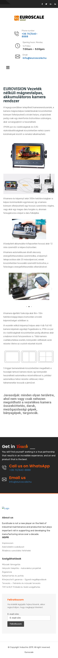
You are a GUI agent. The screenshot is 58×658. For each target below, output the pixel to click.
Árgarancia (7, 572)
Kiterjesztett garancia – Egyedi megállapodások (24, 580)
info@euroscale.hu (35, 58)
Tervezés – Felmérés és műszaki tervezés (21, 583)
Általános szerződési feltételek (16, 551)
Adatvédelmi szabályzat (13, 547)
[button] (26, 306)
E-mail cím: (13, 614)
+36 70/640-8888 (30, 35)
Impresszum (7, 543)
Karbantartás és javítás (13, 576)
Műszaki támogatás (11, 565)
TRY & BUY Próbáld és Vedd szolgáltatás (21, 587)
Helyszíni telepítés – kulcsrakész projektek (21, 568)
